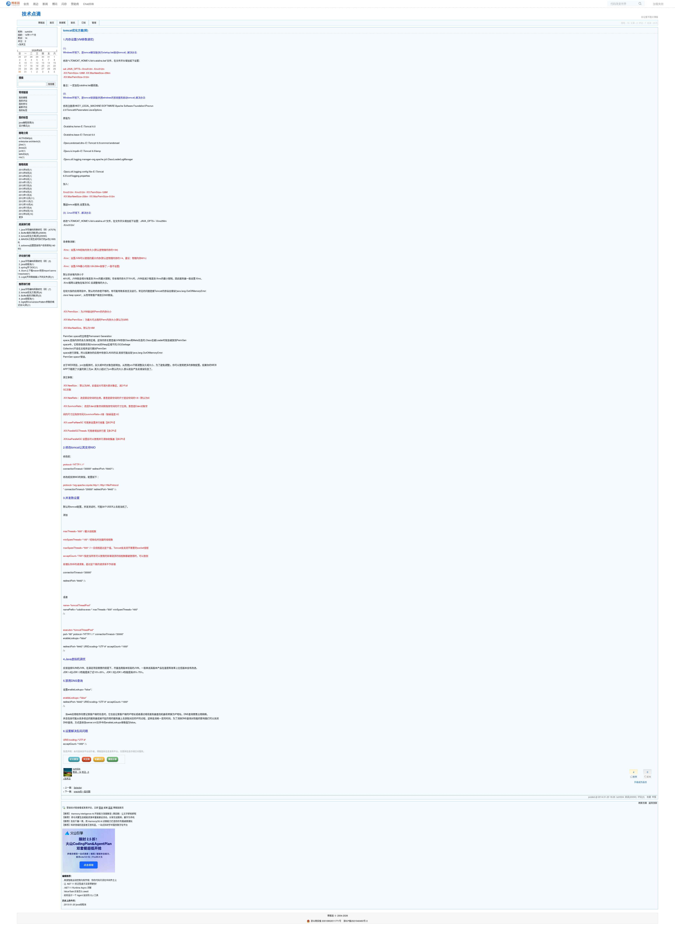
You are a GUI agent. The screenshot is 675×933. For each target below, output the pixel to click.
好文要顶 (74, 759)
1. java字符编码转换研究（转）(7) (35, 289)
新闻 (45, 4)
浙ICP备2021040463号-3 (355, 920)
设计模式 (24, 125)
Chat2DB (88, 4)
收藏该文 (99, 759)
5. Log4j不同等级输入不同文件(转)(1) (36, 276)
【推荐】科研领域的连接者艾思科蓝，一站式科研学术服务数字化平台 (95, 824)
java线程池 (81, 904)
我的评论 (23, 100)
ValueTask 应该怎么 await (76, 891)
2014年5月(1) (25, 179)
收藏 (649, 796)
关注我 (86, 759)
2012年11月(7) (26, 201)
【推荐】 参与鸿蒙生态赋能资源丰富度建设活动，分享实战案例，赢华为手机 (98, 817)
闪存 (64, 4)
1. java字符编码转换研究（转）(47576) (37, 229)
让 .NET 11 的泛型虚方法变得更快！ (81, 883)
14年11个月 (30, 34)
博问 (54, 4)
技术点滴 (31, 13)
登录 (101, 807)
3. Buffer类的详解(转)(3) (30, 295)
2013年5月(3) (25, 188)
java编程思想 (26, 122)
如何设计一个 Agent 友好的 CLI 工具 (81, 895)
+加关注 (67, 778)
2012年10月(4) (26, 204)
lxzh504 (76, 768)
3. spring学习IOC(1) (28, 267)
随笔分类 (23, 132)
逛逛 (110, 807)
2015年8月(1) (25, 169)
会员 (26, 4)
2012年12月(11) (26, 198)
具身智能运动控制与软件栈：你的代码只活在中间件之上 (90, 880)
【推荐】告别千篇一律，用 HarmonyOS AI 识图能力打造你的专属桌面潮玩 (97, 821)
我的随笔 (23, 97)
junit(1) (22, 150)
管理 (94, 22)
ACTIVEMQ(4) (25, 138)
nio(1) (21, 157)
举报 (654, 796)
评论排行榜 (24, 255)
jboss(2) (23, 147)
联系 (73, 22)
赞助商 (75, 4)
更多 (21, 217)
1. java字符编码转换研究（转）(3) (35, 260)
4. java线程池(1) (26, 298)
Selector (78, 787)
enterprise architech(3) (29, 141)
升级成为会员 (640, 782)
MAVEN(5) (24, 153)
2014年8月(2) (25, 172)
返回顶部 (653, 802)
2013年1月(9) (25, 194)
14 (26, 37)
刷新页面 (642, 802)
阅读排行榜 (24, 224)
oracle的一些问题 (82, 791)
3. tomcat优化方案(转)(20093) (33, 235)
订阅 (83, 22)
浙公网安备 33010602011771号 (326, 920)
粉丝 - (77, 771)
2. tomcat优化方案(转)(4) (30, 292)
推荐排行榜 (24, 284)
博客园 (41, 22)
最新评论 (23, 106)
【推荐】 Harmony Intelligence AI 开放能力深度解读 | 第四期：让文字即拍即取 (99, 813)
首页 (52, 22)
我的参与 (23, 103)
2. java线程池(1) (26, 264)
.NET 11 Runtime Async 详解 (77, 887)
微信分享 (112, 759)
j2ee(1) (22, 144)
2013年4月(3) (25, 191)
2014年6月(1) (25, 175)
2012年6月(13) (26, 210)
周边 (35, 4)
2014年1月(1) (25, 182)
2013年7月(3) (25, 185)
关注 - (85, 771)
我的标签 (23, 110)
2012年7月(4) (25, 207)
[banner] (11, 3)
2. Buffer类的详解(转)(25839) (32, 232)
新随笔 (62, 22)
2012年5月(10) (26, 213)
